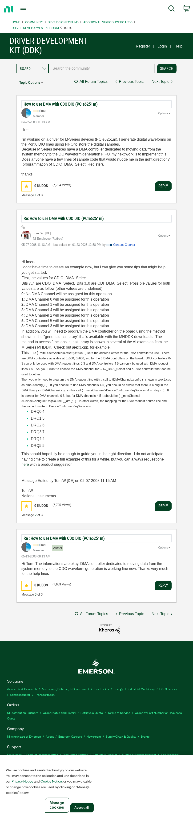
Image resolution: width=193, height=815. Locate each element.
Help (178, 46)
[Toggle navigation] (28, 9)
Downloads (14, 754)
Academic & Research (22, 689)
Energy (118, 689)
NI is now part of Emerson (24, 736)
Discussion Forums (63, 22)
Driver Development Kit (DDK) (35, 27)
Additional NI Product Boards (108, 22)
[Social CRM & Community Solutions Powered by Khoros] (109, 629)
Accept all (81, 807)
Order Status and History (59, 712)
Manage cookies (57, 805)
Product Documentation (42, 754)
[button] (26, 186)
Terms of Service (119, 712)
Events (145, 736)
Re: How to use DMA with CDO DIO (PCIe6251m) (64, 218)
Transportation (45, 694)
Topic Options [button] (29, 82)
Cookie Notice (51, 781)
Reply (163, 185)
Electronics (101, 689)
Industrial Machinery (141, 689)
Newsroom (94, 736)
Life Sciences (168, 689)
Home (16, 22)
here (25, 464)
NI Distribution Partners (22, 712)
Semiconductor (20, 694)
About (50, 736)
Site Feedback (170, 754)
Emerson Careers (70, 736)
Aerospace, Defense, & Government (65, 689)
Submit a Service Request (139, 754)
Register (143, 46)
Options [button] (163, 113)
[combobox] (102, 68)
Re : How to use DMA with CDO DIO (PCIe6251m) (64, 538)
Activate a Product (104, 754)
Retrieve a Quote (91, 712)
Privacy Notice (22, 781)
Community (34, 22)
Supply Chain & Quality (121, 736)
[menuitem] (171, 9)
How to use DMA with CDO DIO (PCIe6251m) (61, 104)
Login (162, 46)
